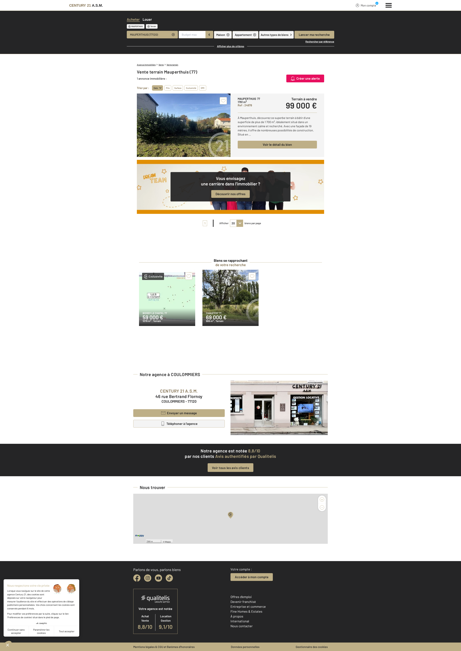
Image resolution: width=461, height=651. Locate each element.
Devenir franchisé (243, 602)
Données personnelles (245, 646)
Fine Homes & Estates (246, 611)
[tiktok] (169, 578)
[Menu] (389, 5)
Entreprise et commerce (248, 606)
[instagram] (147, 578)
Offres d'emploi (241, 597)
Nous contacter (241, 626)
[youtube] (158, 578)
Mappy (168, 541)
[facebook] (136, 578)
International (239, 621)
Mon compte (368, 5)
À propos (236, 616)
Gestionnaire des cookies (312, 646)
